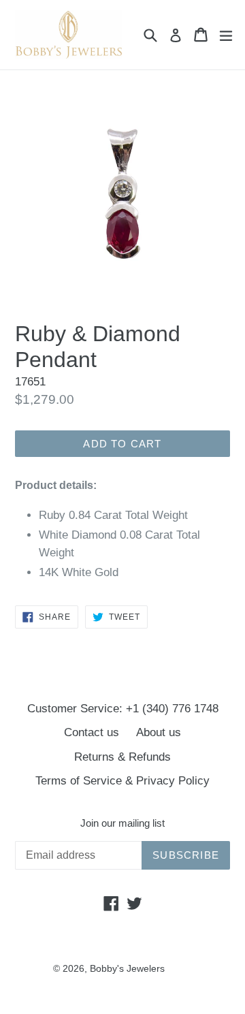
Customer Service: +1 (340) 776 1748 (122, 708)
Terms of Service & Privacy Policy (122, 780)
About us (158, 732)
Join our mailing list (122, 823)
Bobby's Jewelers (127, 968)
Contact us (91, 732)
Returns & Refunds (122, 756)
